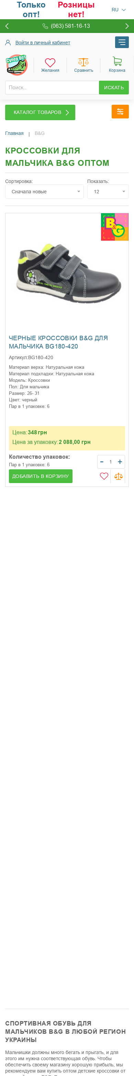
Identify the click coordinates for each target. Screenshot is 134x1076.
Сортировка (18, 181)
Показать (97, 181)
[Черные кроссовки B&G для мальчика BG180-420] (67, 275)
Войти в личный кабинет (42, 42)
